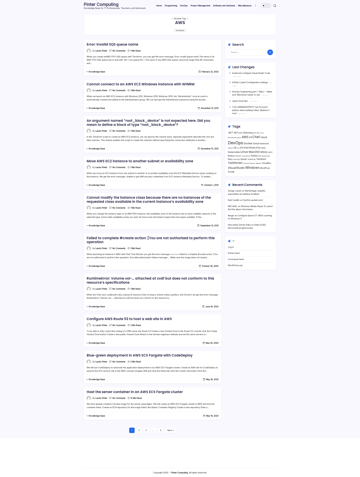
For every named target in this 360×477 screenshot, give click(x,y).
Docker (248, 143)
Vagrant (258, 163)
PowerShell (246, 156)
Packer (238, 156)
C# (250, 137)
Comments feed (236, 259)
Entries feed (234, 253)
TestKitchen (235, 163)
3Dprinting (248, 132)
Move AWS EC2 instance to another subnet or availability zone (140, 161)
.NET (230, 132)
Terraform (261, 159)
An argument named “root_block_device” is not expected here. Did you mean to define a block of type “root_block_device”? (148, 122)
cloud (263, 137)
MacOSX (254, 152)
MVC (270, 152)
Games (230, 148)
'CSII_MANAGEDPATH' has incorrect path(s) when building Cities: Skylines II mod (250, 110)
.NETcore (238, 132)
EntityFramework (261, 143)
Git (235, 147)
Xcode (231, 171)
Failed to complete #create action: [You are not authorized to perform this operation (151, 240)
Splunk (243, 159)
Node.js (231, 156)
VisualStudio (236, 167)
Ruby (230, 159)
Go (238, 148)
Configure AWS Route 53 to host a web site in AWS (129, 319)
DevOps (235, 142)
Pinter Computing (101, 4)
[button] (266, 5)
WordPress (265, 168)
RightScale (266, 156)
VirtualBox (266, 163)
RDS (259, 156)
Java (263, 148)
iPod (258, 147)
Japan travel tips (240, 101)
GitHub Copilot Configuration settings (250, 82)
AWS (245, 137)
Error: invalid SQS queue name (112, 44)
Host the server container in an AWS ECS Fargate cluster (135, 392)
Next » (170, 430)
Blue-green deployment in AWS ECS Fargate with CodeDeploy (140, 355)
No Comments (118, 51)
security (236, 159)
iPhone (252, 147)
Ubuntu (252, 163)
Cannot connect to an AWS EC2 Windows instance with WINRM (140, 84)
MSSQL (264, 152)
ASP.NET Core (258, 133)
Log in (231, 247)
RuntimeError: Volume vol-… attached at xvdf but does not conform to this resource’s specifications (150, 280)
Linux (244, 152)
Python (254, 155)
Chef (256, 137)
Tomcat (246, 163)
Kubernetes (234, 152)
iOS (242, 147)
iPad (246, 147)
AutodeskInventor (234, 138)
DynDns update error (253, 200)
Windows (252, 168)
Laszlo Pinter (101, 51)
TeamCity (251, 159)
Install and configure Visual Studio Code (251, 73)
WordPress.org (235, 265)
